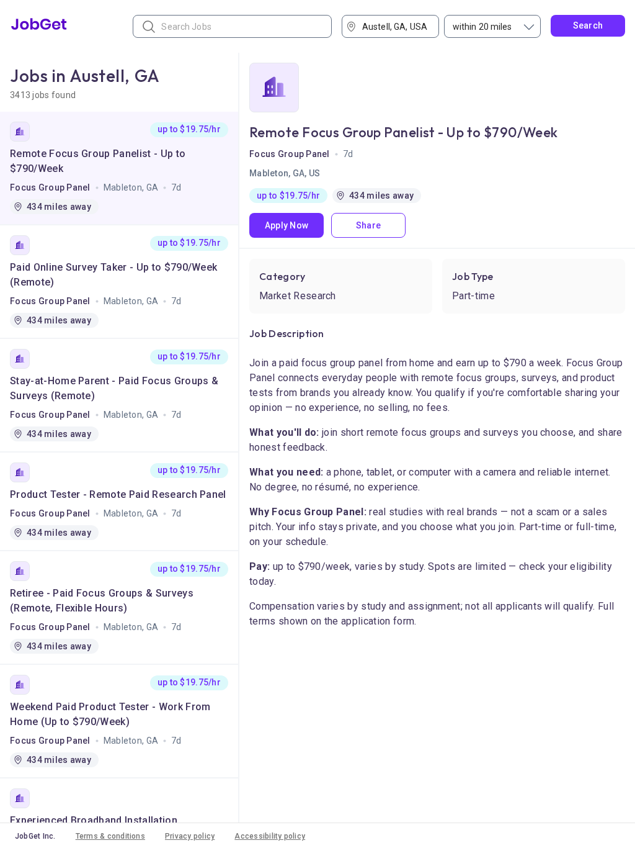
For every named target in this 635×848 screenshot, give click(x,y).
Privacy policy (190, 836)
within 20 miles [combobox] (482, 27)
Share (368, 225)
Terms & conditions (110, 836)
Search (588, 25)
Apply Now (287, 225)
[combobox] (394, 26)
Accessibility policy (269, 836)
